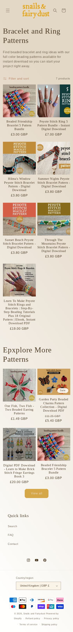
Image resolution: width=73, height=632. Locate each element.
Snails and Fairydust (34, 613)
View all (36, 493)
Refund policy (33, 618)
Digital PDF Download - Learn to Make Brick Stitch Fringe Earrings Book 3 (19, 471)
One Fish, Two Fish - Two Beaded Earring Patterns (19, 409)
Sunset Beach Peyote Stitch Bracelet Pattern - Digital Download (19, 243)
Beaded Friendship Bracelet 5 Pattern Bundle (19, 125)
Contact (13, 543)
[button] (8, 10)
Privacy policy (51, 618)
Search (12, 526)
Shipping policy (49, 624)
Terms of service (28, 624)
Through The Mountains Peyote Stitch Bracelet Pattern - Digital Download (53, 245)
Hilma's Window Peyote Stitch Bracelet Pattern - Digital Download (19, 184)
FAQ (11, 534)
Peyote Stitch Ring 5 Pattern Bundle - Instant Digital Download (53, 125)
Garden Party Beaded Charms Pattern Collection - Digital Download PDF (53, 405)
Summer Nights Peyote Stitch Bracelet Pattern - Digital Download (53, 182)
